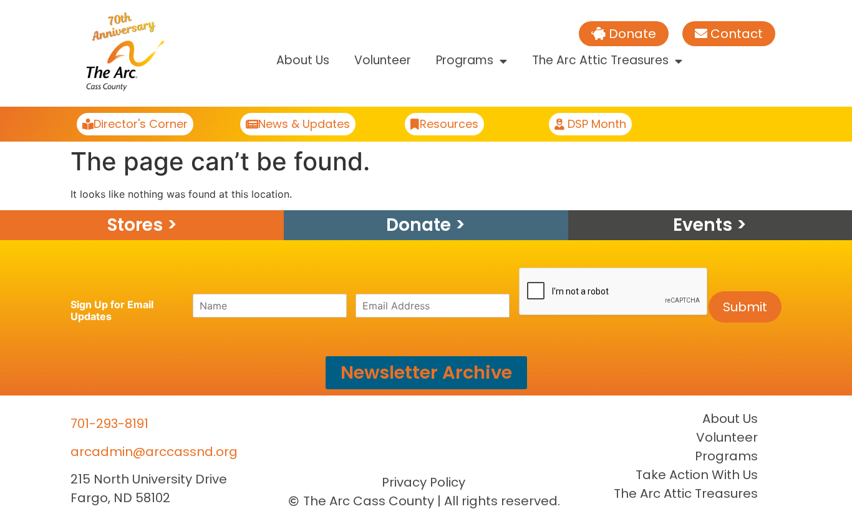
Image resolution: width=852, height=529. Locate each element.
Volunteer (382, 60)
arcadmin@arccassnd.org (154, 451)
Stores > (142, 225)
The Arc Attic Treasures (600, 60)
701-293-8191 (109, 423)
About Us (302, 60)
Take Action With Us (697, 474)
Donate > (425, 225)
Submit (745, 307)
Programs (464, 60)
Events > (710, 225)
